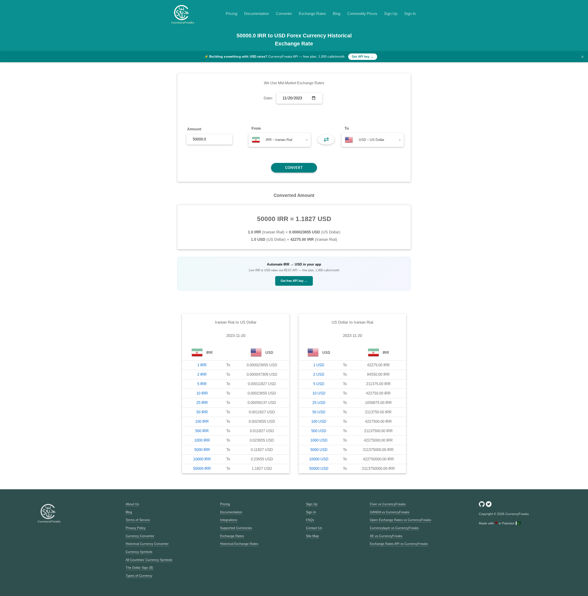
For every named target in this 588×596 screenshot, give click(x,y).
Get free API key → (294, 281)
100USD (318, 421)
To (347, 128)
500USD (318, 431)
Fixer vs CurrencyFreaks (388, 504)
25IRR (202, 403)
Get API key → (362, 56)
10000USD (318, 459)
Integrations (228, 520)
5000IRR (202, 450)
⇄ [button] (326, 139)
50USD (318, 412)
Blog (336, 14)
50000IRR (202, 468)
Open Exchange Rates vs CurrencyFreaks (400, 520)
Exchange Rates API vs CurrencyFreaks (399, 544)
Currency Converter (140, 536)
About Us (132, 504)
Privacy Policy (136, 528)
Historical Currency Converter (147, 544)
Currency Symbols (139, 552)
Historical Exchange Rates (239, 544)
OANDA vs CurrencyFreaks (389, 512)
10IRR (202, 393)
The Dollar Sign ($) (139, 567)
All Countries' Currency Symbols (149, 560)
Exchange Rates (312, 14)
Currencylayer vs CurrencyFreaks (394, 528)
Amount (194, 129)
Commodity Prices (362, 14)
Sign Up (390, 14)
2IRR (202, 374)
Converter (284, 14)
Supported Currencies (236, 528)
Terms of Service (138, 520)
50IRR (202, 412)
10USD (318, 393)
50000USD (318, 468)
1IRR (202, 365)
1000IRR (202, 440)
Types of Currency (139, 575)
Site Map (312, 536)
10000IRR (202, 459)
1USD (318, 365)
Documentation (256, 14)
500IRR (202, 431)
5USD (318, 384)
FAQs (310, 520)
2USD (318, 374)
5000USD (319, 450)
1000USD (319, 440)
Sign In (410, 14)
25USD (318, 403)
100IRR (202, 421)
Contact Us (314, 528)
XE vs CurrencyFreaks (386, 536)
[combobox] (280, 140)
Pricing (231, 14)
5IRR (202, 384)
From (256, 128)
